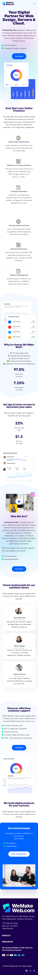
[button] (19, 501)
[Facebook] (26, 970)
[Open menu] (34, 3)
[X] (30, 970)
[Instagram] (34, 970)
